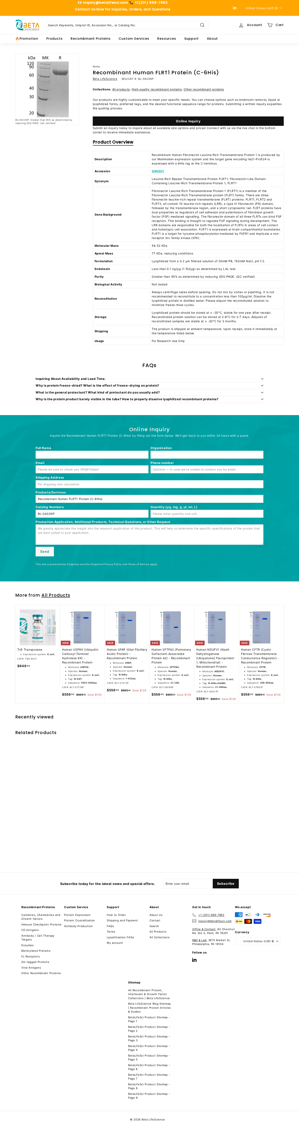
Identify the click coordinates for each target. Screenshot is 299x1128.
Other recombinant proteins (204, 89)
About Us (156, 914)
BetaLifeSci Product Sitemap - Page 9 (149, 1095)
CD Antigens (30, 930)
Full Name (43, 448)
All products (121, 89)
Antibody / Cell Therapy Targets (38, 937)
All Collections (160, 937)
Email (40, 463)
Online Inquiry (188, 121)
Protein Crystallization (79, 920)
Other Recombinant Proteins (41, 973)
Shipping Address (50, 477)
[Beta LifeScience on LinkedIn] (194, 960)
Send (44, 551)
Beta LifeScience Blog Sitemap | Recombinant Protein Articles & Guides (149, 1007)
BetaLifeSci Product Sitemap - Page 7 (149, 1076)
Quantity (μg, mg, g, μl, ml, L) (174, 507)
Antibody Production (78, 926)
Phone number (162, 463)
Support (191, 38)
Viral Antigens (31, 967)
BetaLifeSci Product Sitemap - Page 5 (149, 1057)
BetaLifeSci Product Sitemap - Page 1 (149, 1019)
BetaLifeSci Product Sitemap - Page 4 (149, 1048)
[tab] (113, 143)
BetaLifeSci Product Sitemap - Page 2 (149, 1029)
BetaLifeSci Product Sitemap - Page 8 (149, 1086)
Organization (161, 448)
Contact (155, 920)
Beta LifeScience (105, 78)
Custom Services (134, 38)
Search (154, 926)
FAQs (110, 926)
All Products (55, 595)
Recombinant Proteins (90, 38)
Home (96, 66)
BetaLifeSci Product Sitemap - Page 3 (149, 1038)
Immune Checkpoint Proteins (41, 924)
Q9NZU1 (158, 171)
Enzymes (27, 945)
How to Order (116, 914)
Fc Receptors (30, 956)
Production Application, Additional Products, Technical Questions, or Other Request (103, 522)
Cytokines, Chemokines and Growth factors (40, 917)
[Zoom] (47, 85)
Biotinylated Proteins (36, 950)
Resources (166, 38)
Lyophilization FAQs (120, 937)
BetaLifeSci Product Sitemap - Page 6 (149, 1067)
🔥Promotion (26, 38)
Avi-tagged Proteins (35, 962)
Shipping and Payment (122, 920)
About (212, 38)
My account (115, 942)
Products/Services (51, 492)
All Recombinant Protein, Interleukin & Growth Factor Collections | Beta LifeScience (149, 994)
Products (54, 38)
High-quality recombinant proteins (157, 89)
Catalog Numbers (50, 507)
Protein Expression (77, 914)
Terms (111, 931)
